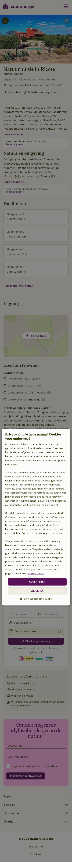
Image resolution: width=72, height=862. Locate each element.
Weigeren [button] (37, 591)
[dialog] (36, 517)
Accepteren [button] (37, 582)
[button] (36, 599)
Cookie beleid (36, 573)
